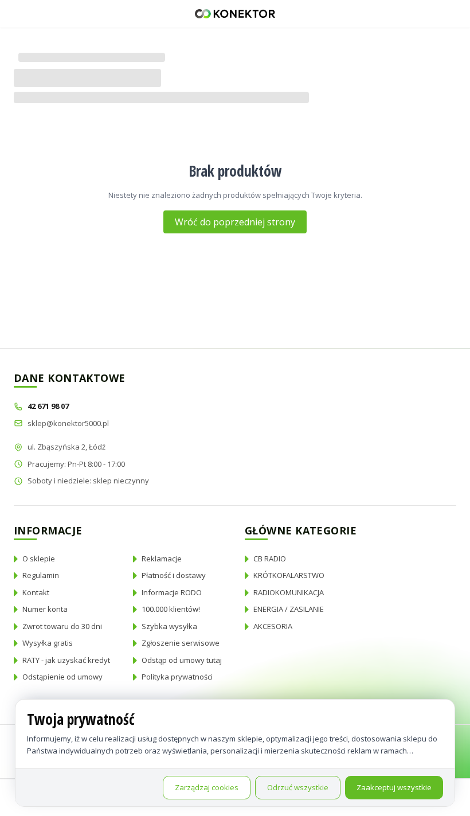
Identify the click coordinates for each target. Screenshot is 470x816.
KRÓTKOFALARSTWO (288, 575)
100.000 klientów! (171, 609)
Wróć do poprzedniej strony (235, 222)
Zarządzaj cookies (206, 787)
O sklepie (38, 558)
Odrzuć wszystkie (297, 787)
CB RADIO (269, 558)
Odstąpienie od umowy (62, 676)
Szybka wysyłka (169, 626)
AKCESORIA (272, 626)
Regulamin (40, 575)
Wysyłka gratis (47, 643)
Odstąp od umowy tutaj (182, 660)
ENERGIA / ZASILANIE (288, 609)
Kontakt (35, 592)
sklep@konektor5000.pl (68, 423)
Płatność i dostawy (174, 575)
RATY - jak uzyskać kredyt (66, 660)
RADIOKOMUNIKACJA (288, 592)
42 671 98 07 (49, 406)
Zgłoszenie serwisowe (181, 643)
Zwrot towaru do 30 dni (62, 626)
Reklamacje (162, 558)
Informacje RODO (172, 592)
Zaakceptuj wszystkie (394, 787)
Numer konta (45, 609)
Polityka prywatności (177, 676)
